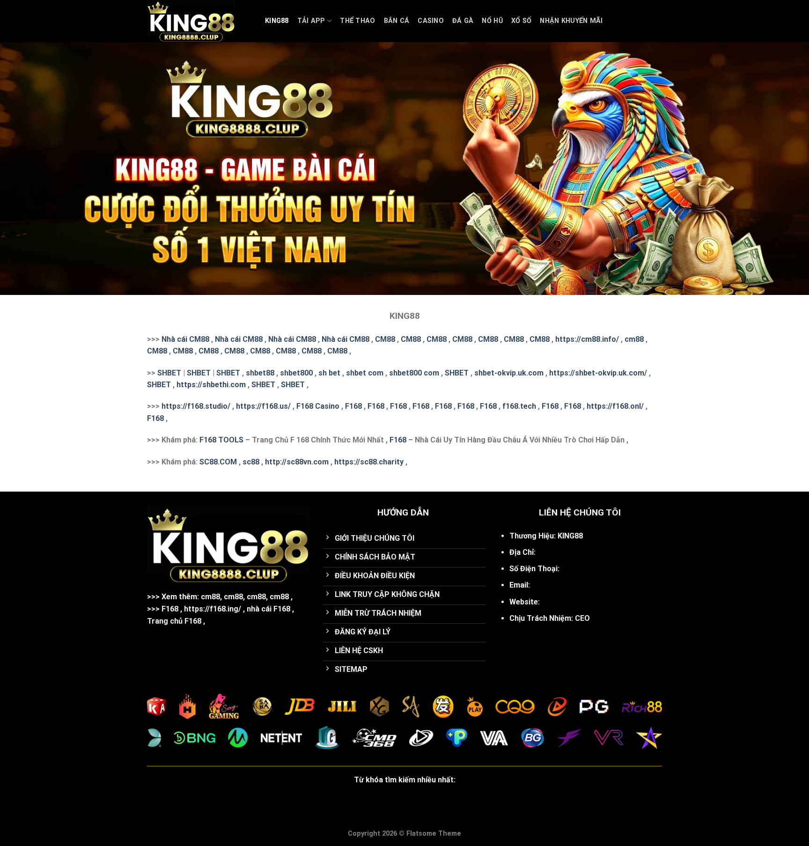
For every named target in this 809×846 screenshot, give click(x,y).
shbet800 (296, 372)
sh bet (329, 372)
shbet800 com (414, 372)
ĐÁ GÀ (462, 21)
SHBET (169, 372)
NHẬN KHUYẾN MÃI (571, 21)
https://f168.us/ (263, 406)
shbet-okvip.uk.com (509, 372)
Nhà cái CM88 (185, 339)
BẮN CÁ (397, 21)
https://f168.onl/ (615, 406)
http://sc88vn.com (297, 461)
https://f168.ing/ (212, 608)
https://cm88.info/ (587, 339)
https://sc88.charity (369, 461)
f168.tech (519, 406)
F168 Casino (317, 406)
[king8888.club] (199, 21)
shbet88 (260, 372)
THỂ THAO (357, 21)
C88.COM (220, 461)
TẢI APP (311, 21)
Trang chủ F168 (174, 621)
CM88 (385, 339)
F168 (353, 406)
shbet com (364, 372)
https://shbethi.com (211, 384)
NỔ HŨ (492, 21)
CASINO (431, 21)
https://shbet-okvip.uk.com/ (598, 372)
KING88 (277, 21)
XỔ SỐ (521, 21)
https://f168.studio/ (196, 406)
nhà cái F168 (268, 608)
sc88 (251, 461)
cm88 (634, 339)
